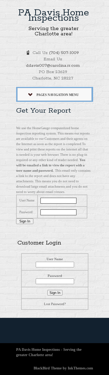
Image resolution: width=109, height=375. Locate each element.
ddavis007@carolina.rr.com (53, 65)
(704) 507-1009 (64, 53)
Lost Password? (55, 304)
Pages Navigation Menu (58, 95)
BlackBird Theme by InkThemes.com (63, 368)
